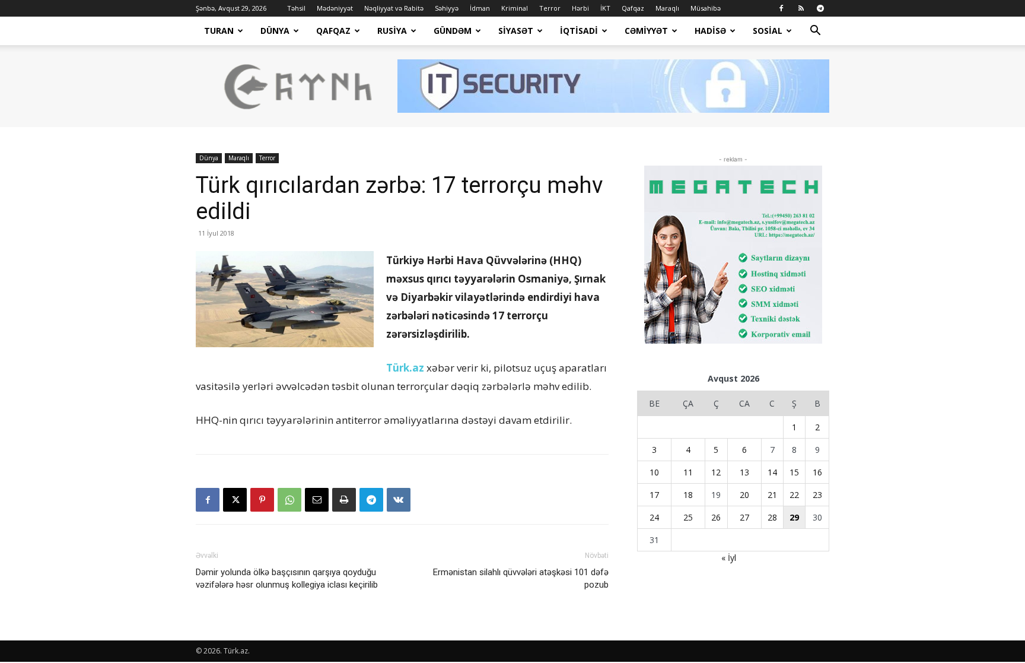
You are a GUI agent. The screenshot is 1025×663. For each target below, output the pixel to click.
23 (817, 494)
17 (654, 494)
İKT (605, 8)
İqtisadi (579, 30)
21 (772, 494)
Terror (550, 8)
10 (654, 472)
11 (688, 472)
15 (794, 472)
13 (744, 472)
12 (716, 472)
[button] (815, 31)
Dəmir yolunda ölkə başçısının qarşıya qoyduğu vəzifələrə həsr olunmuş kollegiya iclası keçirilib (287, 578)
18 (688, 494)
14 (772, 472)
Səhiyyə (447, 8)
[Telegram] (820, 8)
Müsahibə (705, 8)
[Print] (344, 500)
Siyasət (515, 30)
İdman (480, 8)
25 (688, 517)
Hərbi (580, 8)
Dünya (274, 30)
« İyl (728, 557)
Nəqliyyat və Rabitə (394, 8)
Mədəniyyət (335, 8)
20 (744, 494)
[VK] (398, 500)
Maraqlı (667, 8)
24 (654, 517)
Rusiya (392, 30)
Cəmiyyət (646, 30)
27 (744, 517)
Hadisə (710, 30)
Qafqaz (633, 8)
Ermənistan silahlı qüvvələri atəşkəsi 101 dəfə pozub (521, 578)
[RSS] (801, 8)
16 (817, 472)
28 (772, 517)
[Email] (317, 500)
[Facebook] (781, 8)
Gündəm (453, 30)
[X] (235, 500)
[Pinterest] (262, 500)
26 (716, 517)
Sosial (767, 30)
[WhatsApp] (289, 500)
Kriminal (514, 8)
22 (794, 494)
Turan (219, 30)
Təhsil (296, 8)
